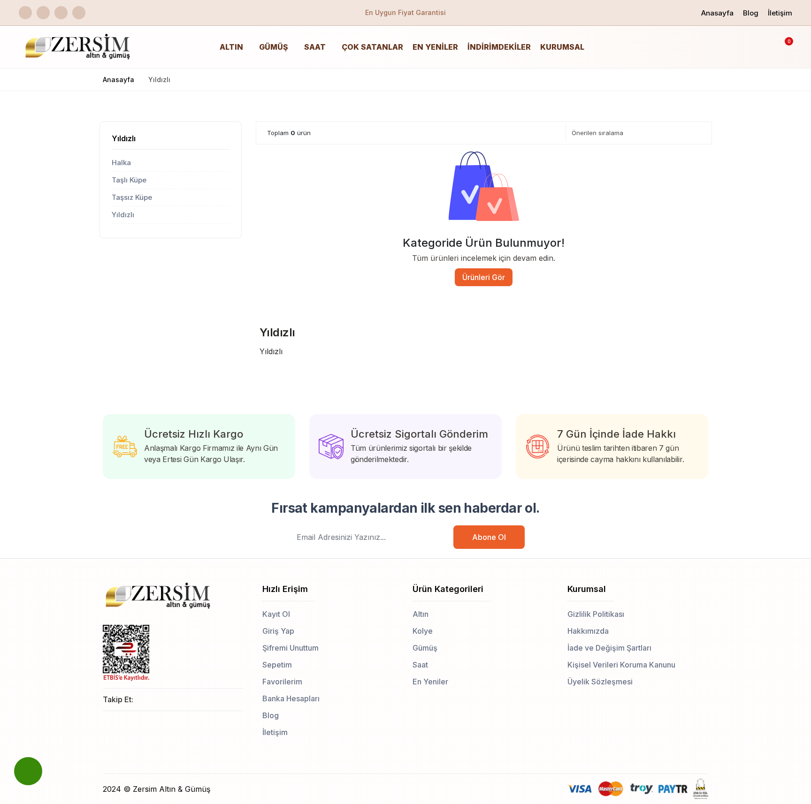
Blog (750, 12)
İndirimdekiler (499, 47)
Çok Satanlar (372, 47)
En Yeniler (435, 47)
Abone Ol (489, 537)
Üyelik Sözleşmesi (600, 681)
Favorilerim (282, 681)
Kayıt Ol (276, 614)
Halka (121, 162)
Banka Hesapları (291, 698)
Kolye (423, 631)
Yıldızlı (124, 138)
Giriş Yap (278, 631)
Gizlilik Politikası (595, 614)
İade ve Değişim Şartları (609, 647)
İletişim (780, 12)
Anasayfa (717, 12)
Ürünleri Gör (483, 277)
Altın (231, 47)
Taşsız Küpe (132, 197)
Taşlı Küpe (129, 179)
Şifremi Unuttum (290, 647)
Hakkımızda (588, 631)
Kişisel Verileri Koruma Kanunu (621, 664)
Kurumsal (562, 47)
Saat (315, 47)
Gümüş (273, 47)
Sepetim (277, 664)
